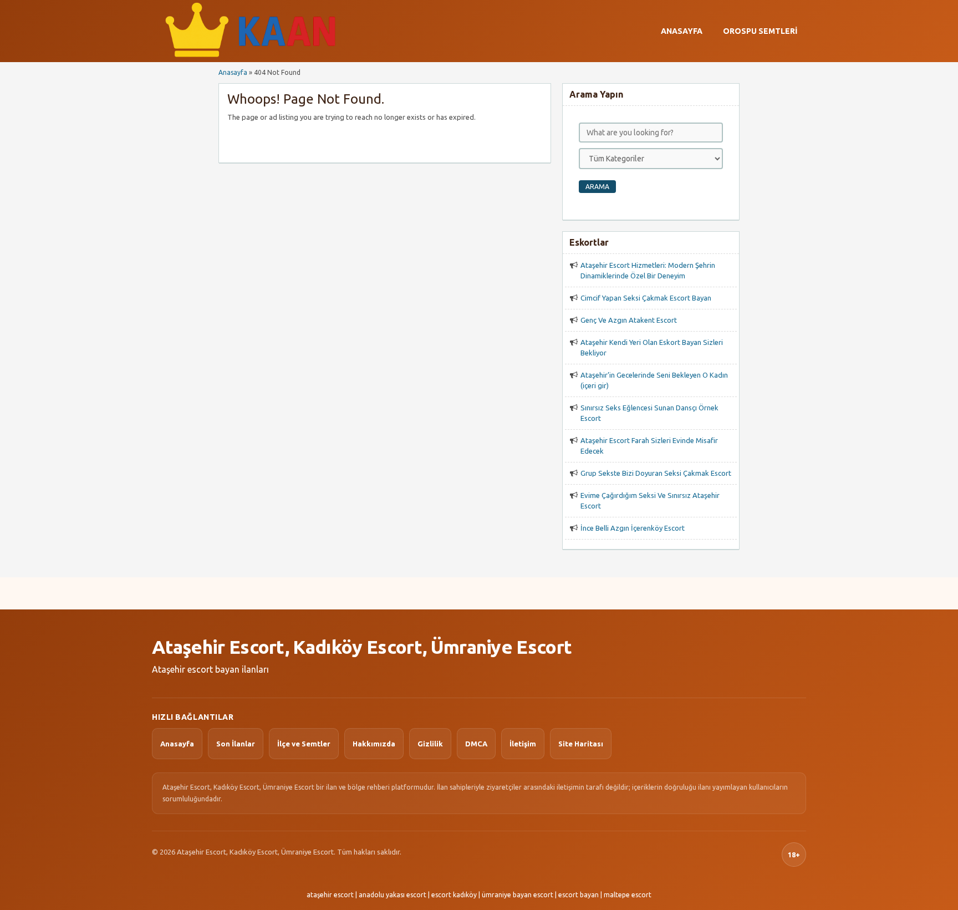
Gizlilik (430, 744)
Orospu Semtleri (760, 31)
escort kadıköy (454, 894)
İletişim (522, 744)
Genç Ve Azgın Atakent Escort (628, 320)
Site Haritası (580, 744)
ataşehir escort (330, 894)
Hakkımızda (374, 744)
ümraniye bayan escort (517, 894)
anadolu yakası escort (392, 894)
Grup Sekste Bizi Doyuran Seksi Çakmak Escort (655, 473)
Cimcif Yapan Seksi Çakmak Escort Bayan (645, 298)
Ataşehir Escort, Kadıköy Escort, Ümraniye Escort (362, 646)
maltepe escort (627, 894)
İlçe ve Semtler (303, 744)
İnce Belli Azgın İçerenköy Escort (632, 528)
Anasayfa (681, 31)
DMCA (476, 744)
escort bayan (578, 894)
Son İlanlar (235, 744)
